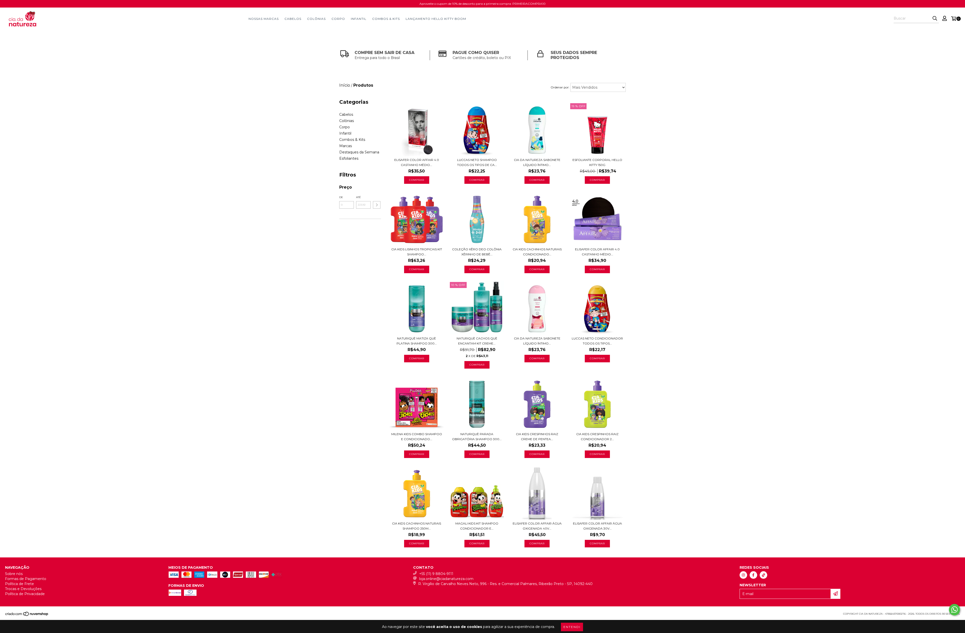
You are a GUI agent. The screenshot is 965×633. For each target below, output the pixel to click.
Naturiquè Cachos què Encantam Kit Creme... (477, 340)
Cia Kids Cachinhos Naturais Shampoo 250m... (416, 526)
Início (344, 85)
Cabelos (292, 19)
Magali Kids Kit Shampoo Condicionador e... (476, 526)
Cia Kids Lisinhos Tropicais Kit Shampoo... (416, 251)
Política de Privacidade (25, 594)
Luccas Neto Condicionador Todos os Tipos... (597, 340)
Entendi (572, 627)
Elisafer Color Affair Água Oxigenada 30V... (597, 526)
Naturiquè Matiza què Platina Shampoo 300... (417, 340)
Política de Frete (19, 584)
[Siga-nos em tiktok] (763, 575)
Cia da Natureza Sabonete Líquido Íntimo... (537, 162)
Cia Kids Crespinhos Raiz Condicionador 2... (597, 436)
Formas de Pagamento (25, 579)
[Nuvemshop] (27, 615)
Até (358, 197)
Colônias (316, 19)
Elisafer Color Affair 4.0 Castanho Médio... (416, 162)
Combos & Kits (386, 19)
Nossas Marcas (264, 19)
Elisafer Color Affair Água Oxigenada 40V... (537, 526)
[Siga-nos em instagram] (743, 575)
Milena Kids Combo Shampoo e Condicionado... (416, 436)
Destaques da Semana (359, 152)
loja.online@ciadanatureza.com (446, 579)
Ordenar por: (560, 87)
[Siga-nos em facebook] (753, 575)
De (341, 197)
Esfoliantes (348, 158)
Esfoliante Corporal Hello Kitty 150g (597, 162)
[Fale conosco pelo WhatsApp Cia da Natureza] (954, 609)
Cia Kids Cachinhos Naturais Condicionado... (537, 251)
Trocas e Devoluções (23, 589)
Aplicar (376, 205)
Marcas (345, 146)
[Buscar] (935, 18)
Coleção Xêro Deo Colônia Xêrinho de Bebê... (477, 251)
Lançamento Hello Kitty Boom (436, 19)
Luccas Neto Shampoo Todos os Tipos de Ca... (477, 162)
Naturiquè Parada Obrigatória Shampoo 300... (477, 436)
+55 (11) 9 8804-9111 (436, 573)
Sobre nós (14, 573)
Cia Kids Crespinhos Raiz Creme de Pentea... (537, 436)
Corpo (338, 19)
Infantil (358, 19)
